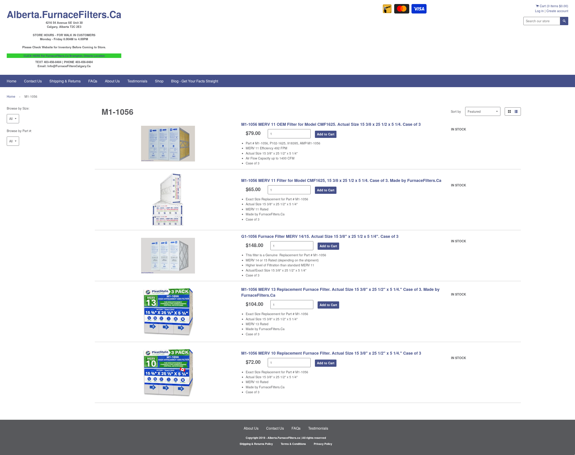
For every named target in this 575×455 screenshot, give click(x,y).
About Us (112, 81)
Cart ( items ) (553, 6)
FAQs (92, 81)
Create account (557, 11)
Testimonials (137, 81)
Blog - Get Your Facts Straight (194, 81)
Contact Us (33, 81)
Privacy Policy (323, 444)
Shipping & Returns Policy (256, 444)
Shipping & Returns (65, 81)
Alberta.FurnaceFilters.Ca (64, 13)
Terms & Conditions (293, 444)
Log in (539, 11)
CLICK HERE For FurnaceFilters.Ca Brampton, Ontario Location (64, 56)
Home (11, 81)
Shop (159, 81)
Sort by (456, 111)
